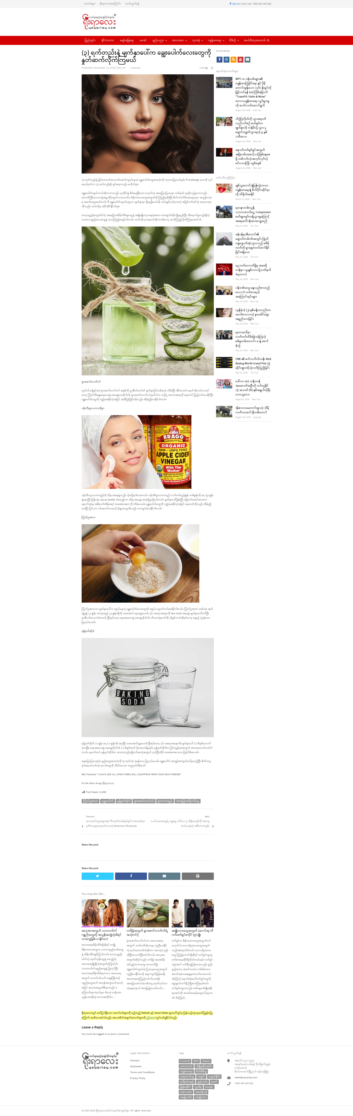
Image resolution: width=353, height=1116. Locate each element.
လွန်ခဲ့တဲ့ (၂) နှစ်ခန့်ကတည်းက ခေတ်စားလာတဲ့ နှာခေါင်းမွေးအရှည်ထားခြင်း (253, 314)
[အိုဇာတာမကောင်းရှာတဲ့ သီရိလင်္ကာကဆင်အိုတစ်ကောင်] (224, 408)
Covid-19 (185, 1061)
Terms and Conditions (142, 1072)
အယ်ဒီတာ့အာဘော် (255, 40)
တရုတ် (201, 1076)
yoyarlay (135, 68)
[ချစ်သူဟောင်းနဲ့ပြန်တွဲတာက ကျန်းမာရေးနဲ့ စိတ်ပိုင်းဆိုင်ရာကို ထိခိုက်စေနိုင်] (224, 186)
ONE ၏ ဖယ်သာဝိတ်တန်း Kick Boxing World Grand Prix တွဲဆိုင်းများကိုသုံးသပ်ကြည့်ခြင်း (253, 363)
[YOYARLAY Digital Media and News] (104, 21)
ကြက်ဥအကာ (90, 801)
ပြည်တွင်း (90, 40)
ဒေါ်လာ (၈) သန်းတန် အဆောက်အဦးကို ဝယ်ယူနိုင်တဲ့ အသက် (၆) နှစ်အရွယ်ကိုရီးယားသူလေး (253, 388)
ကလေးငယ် (186, 1066)
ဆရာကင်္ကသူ (187, 1076)
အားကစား (178, 40)
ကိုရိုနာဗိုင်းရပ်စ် (204, 1066)
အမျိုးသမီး (186, 1097)
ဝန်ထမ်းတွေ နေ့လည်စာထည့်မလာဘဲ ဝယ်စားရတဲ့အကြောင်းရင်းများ (253, 292)
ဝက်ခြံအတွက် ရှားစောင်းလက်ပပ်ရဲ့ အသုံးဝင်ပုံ (147, 932)
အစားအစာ (186, 1092)
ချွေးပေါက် (108, 801)
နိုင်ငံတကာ (107, 40)
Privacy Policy (137, 1078)
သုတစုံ (196, 40)
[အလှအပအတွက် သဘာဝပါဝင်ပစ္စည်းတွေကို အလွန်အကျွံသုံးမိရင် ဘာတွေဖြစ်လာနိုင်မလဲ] (103, 901)
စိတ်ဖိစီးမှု (201, 1071)
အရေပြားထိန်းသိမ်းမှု (187, 801)
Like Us (235, 4)
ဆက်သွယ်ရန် (132, 4)
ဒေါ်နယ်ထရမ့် (187, 1081)
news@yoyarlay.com (246, 1078)
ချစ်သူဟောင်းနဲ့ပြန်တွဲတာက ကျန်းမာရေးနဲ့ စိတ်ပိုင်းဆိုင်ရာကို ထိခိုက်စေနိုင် (253, 190)
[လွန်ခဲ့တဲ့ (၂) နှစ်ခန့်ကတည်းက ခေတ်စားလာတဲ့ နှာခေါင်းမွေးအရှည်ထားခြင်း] (224, 310)
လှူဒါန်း (198, 1086)
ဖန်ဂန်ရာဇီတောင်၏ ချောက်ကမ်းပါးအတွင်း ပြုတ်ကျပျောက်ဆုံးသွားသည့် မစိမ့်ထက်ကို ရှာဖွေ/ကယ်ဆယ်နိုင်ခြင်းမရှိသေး (253, 243)
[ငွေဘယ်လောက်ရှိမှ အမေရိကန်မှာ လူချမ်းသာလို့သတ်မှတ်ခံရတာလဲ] (224, 266)
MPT (195, 1061)
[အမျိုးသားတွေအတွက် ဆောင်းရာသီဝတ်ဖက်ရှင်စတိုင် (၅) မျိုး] (193, 901)
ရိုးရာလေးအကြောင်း (110, 4)
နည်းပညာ (158, 40)
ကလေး (206, 1061)
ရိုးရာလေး (101, 1111)
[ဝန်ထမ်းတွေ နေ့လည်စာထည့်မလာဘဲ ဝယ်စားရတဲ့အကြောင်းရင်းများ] (224, 288)
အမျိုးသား (200, 1097)
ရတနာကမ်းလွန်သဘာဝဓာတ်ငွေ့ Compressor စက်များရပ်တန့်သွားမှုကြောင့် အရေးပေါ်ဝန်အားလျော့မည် (253, 215)
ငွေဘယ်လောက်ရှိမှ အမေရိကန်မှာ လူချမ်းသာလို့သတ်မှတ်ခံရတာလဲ (253, 270)
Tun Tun (254, 226)
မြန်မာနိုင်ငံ (185, 1086)
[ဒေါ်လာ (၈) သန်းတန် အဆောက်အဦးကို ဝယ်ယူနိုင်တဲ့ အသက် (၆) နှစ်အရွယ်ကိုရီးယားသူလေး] (224, 381)
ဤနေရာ (151, 1018)
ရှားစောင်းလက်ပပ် (144, 801)
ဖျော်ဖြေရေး (127, 40)
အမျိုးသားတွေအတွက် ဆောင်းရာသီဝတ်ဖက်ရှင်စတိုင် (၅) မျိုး (192, 932)
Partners (135, 1061)
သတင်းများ (89, 4)
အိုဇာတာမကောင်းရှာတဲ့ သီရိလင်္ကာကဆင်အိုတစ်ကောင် (252, 410)
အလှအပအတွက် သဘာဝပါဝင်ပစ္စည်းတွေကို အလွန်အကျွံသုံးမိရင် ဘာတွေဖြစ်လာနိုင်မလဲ (101, 935)
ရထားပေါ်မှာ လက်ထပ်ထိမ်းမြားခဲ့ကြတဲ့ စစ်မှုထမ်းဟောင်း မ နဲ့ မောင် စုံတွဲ (252, 339)
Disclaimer (136, 1066)
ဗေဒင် (143, 40)
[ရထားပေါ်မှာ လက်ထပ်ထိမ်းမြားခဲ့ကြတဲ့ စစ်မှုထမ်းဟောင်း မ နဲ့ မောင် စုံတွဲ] (224, 332)
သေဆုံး (209, 1086)
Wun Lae (257, 141)
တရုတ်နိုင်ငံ (214, 1076)
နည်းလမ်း (202, 1081)
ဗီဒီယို (232, 40)
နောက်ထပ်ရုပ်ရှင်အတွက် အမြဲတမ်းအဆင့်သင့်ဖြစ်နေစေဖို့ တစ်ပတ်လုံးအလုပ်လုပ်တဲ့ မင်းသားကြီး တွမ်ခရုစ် (253, 157)
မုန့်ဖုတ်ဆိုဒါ (123, 801)
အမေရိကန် (201, 1092)
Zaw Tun (257, 110)
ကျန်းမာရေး (214, 40)
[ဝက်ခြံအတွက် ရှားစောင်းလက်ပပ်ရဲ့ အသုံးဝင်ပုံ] (148, 901)
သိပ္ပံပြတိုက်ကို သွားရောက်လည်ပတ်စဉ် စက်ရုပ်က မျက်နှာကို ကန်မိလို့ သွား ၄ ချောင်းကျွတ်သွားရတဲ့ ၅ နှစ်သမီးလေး (251, 128)
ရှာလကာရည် (165, 801)
